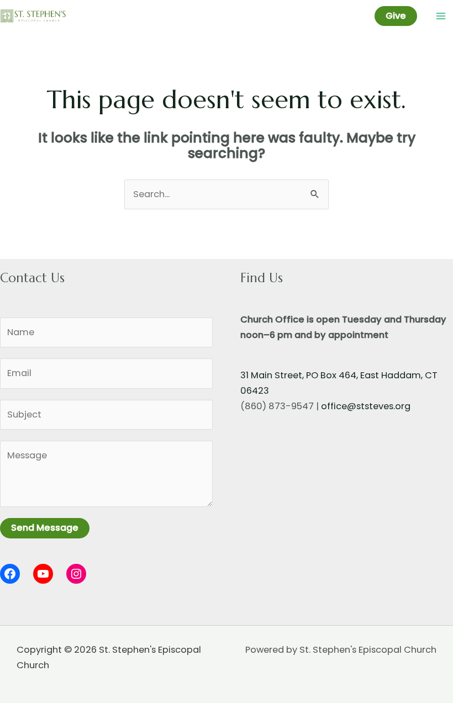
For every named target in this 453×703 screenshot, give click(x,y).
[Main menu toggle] (440, 16)
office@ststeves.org (365, 406)
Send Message (44, 527)
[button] (396, 16)
